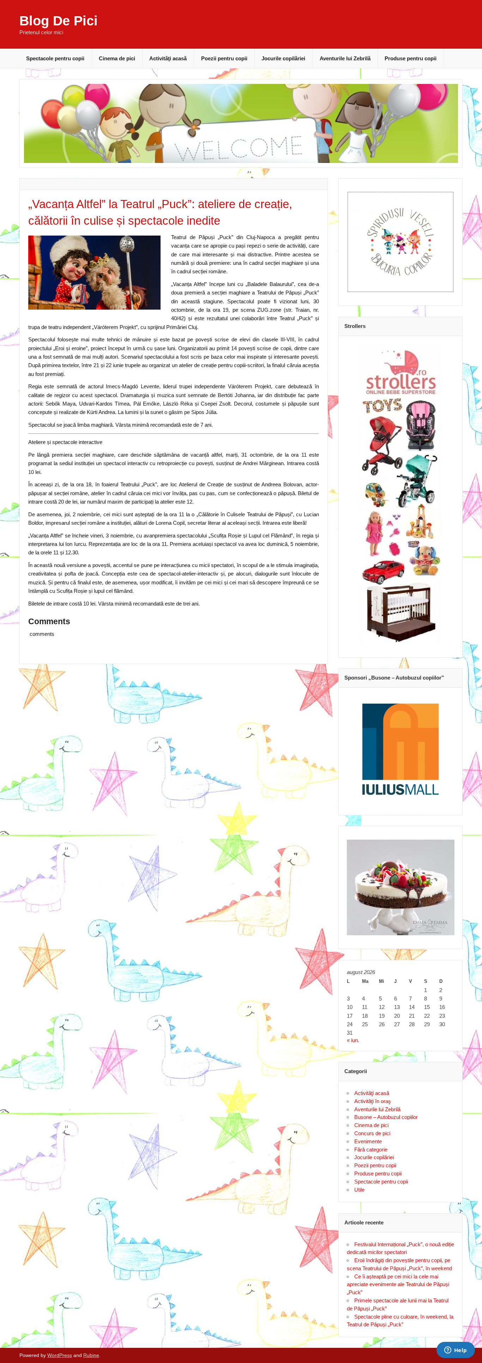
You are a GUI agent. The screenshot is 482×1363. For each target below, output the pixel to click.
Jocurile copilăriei (283, 58)
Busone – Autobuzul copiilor (386, 1117)
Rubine (91, 1355)
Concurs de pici (372, 1133)
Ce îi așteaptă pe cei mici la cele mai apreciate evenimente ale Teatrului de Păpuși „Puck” (398, 1284)
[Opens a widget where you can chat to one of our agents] (455, 1350)
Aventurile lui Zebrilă (345, 58)
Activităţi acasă (168, 58)
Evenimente (368, 1141)
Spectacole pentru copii (55, 58)
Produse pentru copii (410, 58)
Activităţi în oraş (372, 1101)
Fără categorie (370, 1149)
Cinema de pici (117, 58)
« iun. (353, 1040)
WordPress (59, 1355)
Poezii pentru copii (224, 58)
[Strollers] (400, 494)
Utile (359, 1190)
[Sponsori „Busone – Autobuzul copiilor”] (400, 749)
